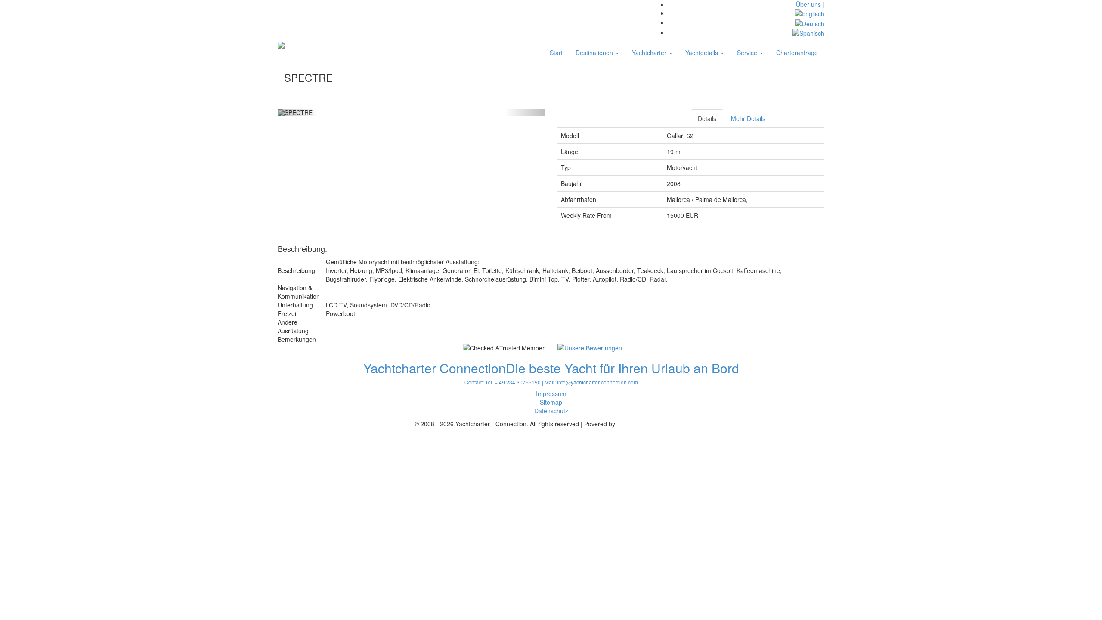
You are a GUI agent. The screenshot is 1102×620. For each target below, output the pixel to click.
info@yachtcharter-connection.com (597, 382)
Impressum (551, 393)
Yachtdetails (702, 52)
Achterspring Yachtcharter (652, 423)
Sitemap (551, 402)
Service (748, 52)
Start (556, 52)
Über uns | (810, 4)
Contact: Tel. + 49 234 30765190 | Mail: (510, 382)
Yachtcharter (650, 52)
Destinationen (595, 52)
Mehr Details (748, 118)
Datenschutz (551, 410)
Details (707, 118)
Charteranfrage (797, 52)
